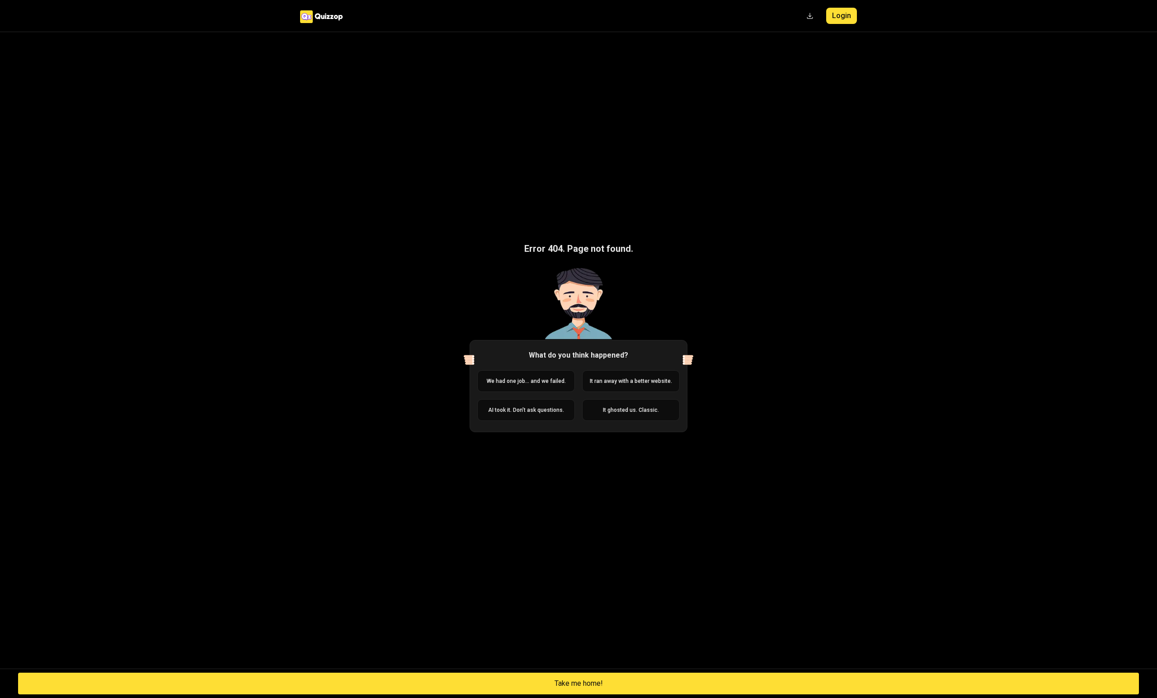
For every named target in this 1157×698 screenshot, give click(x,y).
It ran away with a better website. (631, 381)
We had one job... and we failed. (526, 381)
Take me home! (579, 683)
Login (841, 15)
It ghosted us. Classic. (631, 410)
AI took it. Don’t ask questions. (526, 410)
